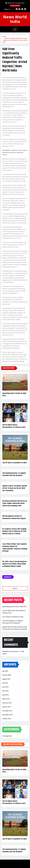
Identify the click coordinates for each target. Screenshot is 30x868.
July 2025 (5, 671)
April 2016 (5, 695)
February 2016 (7, 703)
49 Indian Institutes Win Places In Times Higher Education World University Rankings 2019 (14, 503)
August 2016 (6, 679)
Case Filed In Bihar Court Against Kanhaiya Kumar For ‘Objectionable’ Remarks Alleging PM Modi (14, 548)
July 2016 (5, 683)
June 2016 (5, 687)
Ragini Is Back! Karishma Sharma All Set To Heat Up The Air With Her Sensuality (14, 488)
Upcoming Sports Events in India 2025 (14, 394)
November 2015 (7, 715)
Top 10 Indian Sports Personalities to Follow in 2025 (14, 426)
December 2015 (7, 711)
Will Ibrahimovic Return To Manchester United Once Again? (14, 517)
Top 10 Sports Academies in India (14, 462)
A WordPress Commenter (10, 651)
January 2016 (6, 707)
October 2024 (6, 675)
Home (4, 36)
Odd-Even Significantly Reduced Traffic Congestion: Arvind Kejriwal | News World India (15, 40)
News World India (15, 19)
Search (7, 577)
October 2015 (6, 719)
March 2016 (6, 699)
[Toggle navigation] (15, 29)
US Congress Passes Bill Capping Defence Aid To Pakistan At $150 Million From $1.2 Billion (14, 531)
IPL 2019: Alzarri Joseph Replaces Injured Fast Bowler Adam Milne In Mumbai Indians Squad (14, 564)
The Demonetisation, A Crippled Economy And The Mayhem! (14, 474)
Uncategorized (7, 736)
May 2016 (5, 691)
